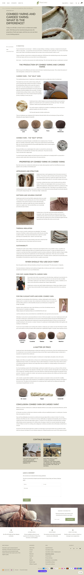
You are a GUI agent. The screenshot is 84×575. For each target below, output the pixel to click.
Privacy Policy (49, 478)
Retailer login (32, 562)
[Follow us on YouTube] (80, 548)
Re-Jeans (23, 117)
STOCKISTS (13, 3)
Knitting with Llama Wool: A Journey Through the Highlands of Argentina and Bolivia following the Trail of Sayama (52, 462)
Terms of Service (57, 478)
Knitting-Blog (7, 8)
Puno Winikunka (24, 417)
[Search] (76, 3)
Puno (58, 115)
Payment (31, 555)
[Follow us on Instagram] (73, 548)
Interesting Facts (10, 10)
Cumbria (20, 363)
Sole (25, 363)
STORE (3, 3)
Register (31, 560)
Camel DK (32, 117)
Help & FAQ (31, 547)
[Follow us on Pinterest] (77, 548)
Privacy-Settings (48, 558)
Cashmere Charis (29, 310)
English (71, 3)
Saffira (62, 377)
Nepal (26, 117)
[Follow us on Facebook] (70, 548)
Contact (31, 549)
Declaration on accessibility (51, 560)
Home (3, 8)
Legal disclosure (49, 547)
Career (30, 551)
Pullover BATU (52, 282)
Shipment (31, 553)
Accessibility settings (50, 562)
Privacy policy (48, 555)
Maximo (32, 309)
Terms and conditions (50, 564)
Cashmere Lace (24, 115)
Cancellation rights (49, 549)
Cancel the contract (49, 553)
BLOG (8, 3)
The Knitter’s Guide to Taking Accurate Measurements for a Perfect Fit (30, 461)
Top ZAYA (22, 304)
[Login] (78, 3)
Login (30, 558)
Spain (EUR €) (65, 3)
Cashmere (49, 418)
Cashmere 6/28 (31, 115)
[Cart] (81, 3)
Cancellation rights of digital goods (53, 551)
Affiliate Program (33, 564)
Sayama (21, 310)
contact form (76, 536)
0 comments (10, 46)
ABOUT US (20, 3)
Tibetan (18, 310)
